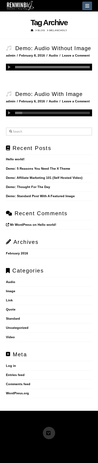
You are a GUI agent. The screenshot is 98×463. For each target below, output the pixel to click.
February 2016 (17, 253)
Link (9, 300)
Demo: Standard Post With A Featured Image (40, 196)
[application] (49, 67)
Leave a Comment (76, 55)
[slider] (52, 67)
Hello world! (15, 159)
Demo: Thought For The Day (28, 187)
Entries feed (15, 375)
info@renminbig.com (24, 445)
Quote (10, 309)
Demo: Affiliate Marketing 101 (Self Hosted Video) (44, 178)
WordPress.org (17, 393)
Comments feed (18, 384)
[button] (87, 6)
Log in (11, 366)
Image (10, 291)
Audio (53, 55)
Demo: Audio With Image (49, 94)
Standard (13, 318)
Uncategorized (17, 328)
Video (10, 337)
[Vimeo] (49, 433)
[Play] (9, 67)
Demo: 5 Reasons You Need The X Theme (38, 168)
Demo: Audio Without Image (53, 48)
